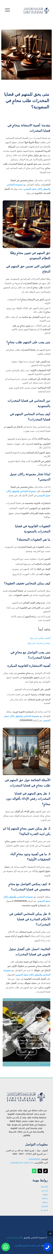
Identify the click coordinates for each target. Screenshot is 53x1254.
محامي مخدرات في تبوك (28, 1221)
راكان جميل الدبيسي (14, 1237)
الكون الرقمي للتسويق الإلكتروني (27, 1245)
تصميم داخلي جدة (31, 1221)
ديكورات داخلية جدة (30, 1221)
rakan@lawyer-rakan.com (21, 1162)
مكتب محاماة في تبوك (29, 1221)
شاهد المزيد (26, 1051)
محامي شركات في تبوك (28, 1222)
